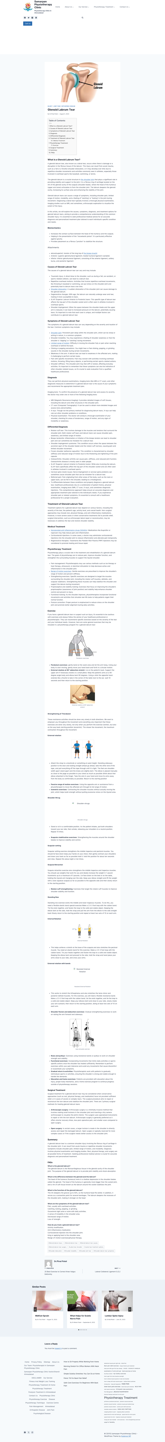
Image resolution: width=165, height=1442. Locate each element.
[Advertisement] (82, 40)
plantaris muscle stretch (110, 1406)
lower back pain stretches (127, 1386)
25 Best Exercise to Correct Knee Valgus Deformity (60, 1271)
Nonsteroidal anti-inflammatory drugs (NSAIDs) (69, 530)
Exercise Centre (53, 1403)
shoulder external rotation (110, 1409)
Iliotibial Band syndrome (129, 1381)
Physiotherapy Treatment (59, 143)
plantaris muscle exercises (126, 1401)
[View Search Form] (82, 17)
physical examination (121, 1392)
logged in (58, 1348)
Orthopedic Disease (68, 106)
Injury (50, 106)
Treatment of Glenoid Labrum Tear (62, 138)
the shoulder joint (87, 180)
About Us (55, 1362)
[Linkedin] (36, 17)
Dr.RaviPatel (110, 1319)
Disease (52, 1399)
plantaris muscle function (110, 1404)
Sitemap (47, 1362)
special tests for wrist (109, 1417)
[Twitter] (28, 17)
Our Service (47, 1378)
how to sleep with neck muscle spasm (113, 1381)
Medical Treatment (59, 140)
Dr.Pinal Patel (54, 114)
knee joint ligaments (116, 1384)
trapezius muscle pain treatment (123, 1417)
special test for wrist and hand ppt (112, 1414)
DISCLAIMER (36, 1378)
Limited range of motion (60, 343)
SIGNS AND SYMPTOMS (124, 1409)
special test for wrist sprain (128, 1414)
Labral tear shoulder (75, 1247)
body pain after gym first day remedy (113, 1368)
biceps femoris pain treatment (127, 1366)
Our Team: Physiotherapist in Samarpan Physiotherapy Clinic (39, 1367)
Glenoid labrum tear (71, 1243)
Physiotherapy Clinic (47, 1396)
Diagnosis (53, 133)
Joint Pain (56, 106)
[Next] (129, 1309)
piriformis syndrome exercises (111, 1401)
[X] (28, 1432)
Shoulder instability (70, 1251)
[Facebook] (24, 17)
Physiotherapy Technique (35, 1403)
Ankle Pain (123, 1363)
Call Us (27, 24)
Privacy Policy (36, 1362)
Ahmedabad (50, 1406)
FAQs (53, 153)
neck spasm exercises (109, 1389)
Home (57, 7)
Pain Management (36, 1406)
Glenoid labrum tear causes (89, 1243)
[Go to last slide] (35, 1309)
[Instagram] (32, 17)
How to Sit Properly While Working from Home (81, 1362)
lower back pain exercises (112, 1386)
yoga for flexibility (109, 1422)
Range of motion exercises (61, 571)
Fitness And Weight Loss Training (42, 1381)
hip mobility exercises (119, 1373)
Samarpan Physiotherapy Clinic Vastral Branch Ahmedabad (42, 1373)
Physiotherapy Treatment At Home (42, 1385)
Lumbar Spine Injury (114, 1316)
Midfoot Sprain (42, 1316)
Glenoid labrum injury (55, 1243)
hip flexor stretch (108, 1373)
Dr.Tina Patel (41, 1319)
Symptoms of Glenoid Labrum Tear (62, 131)
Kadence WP (126, 1436)
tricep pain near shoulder (110, 1419)
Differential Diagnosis (57, 136)
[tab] (78, 1329)
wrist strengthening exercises (133, 1419)
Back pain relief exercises (111, 1366)
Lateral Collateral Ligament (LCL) (107, 1270)
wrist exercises (121, 1419)
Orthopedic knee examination (124, 1389)
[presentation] (47, 1301)
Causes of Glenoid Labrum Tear (61, 128)
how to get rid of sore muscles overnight (114, 1376)
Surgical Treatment (57, 148)
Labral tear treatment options (93, 1247)
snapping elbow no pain (110, 1412)
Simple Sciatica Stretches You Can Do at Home (82, 1374)
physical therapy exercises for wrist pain (114, 1394)
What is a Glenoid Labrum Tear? (61, 126)
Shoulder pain (56, 333)
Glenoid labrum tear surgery (57, 1247)
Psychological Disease (42, 1413)
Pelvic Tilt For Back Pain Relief (75, 1378)
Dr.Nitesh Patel (76, 1322)
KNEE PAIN (125, 1384)
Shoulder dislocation (59, 289)
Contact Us (33, 1396)
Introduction (107, 1384)
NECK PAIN (138, 1386)
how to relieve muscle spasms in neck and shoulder (116, 1379)
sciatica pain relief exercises (124, 1406)
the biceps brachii (90, 253)
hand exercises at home (129, 1371)
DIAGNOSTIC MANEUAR (134, 1368)
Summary (53, 150)
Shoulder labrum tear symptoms (104, 1251)
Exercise (55, 145)
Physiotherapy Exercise (38, 1399)
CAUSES (125, 1368)
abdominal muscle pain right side (112, 1363)
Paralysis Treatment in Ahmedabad (42, 1392)
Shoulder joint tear (85, 1251)
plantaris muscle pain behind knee (125, 1404)
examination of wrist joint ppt (112, 1371)
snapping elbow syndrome (123, 1412)
